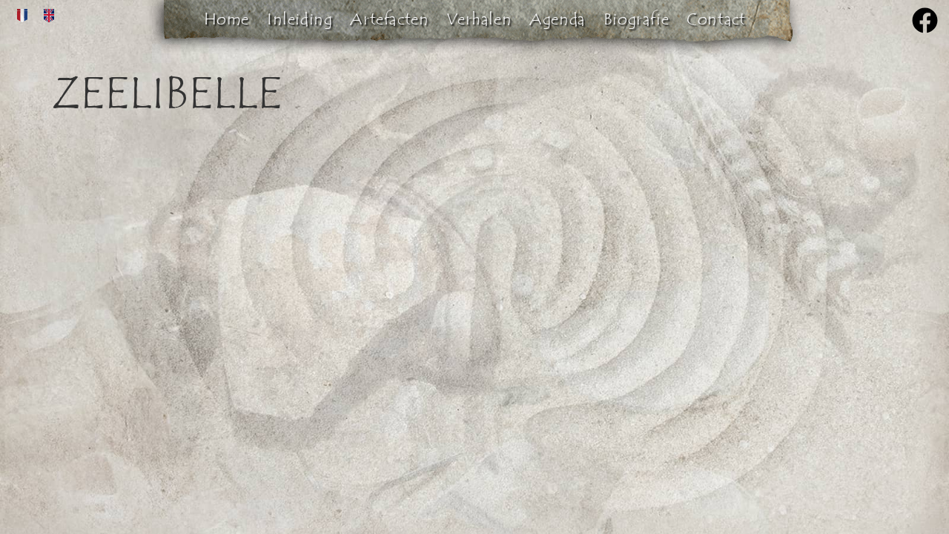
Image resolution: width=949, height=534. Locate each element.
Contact (716, 19)
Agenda (557, 19)
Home (226, 19)
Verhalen (479, 19)
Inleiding (299, 19)
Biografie (636, 19)
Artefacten (389, 19)
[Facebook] (925, 20)
